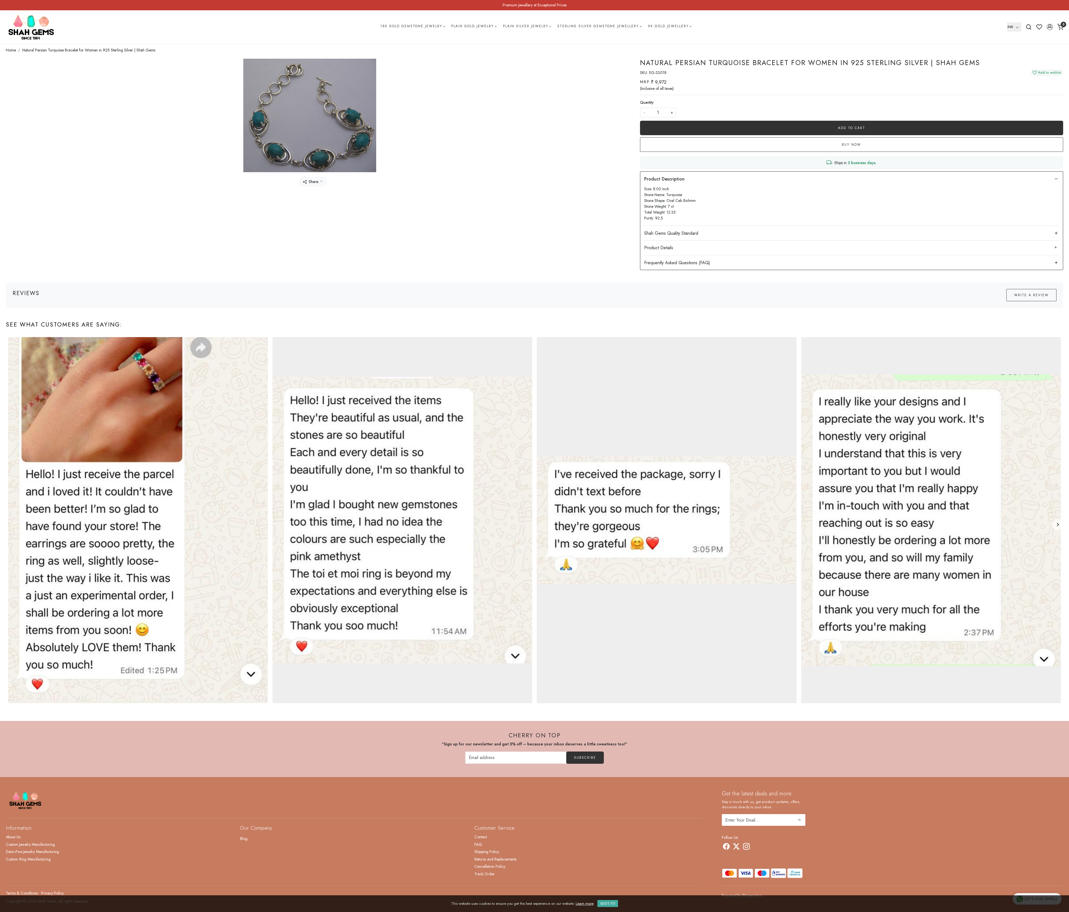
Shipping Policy (486, 851)
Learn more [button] (585, 903)
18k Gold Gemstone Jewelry (411, 26)
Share (313, 181)
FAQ (478, 844)
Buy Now (851, 144)
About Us (13, 837)
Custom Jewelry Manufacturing (30, 844)
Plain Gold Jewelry (472, 26)
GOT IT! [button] (607, 903)
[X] (736, 847)
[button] (1050, 27)
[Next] (1057, 524)
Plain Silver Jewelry (525, 26)
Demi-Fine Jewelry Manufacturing (32, 851)
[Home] (31, 27)
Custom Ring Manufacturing (28, 859)
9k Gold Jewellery (668, 26)
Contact (480, 837)
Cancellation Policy (489, 866)
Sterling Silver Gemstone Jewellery (598, 26)
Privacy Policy (52, 893)
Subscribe (585, 757)
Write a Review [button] (1031, 295)
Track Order (484, 874)
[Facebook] (726, 847)
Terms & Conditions (22, 893)
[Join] (799, 820)
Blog (243, 838)
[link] (1028, 27)
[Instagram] (746, 847)
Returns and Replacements (495, 859)
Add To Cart (851, 127)
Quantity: (647, 102)
